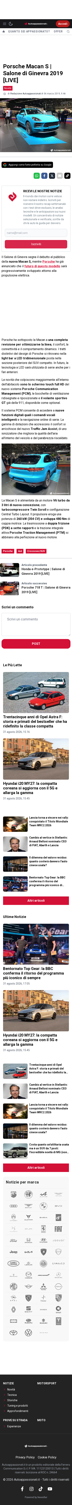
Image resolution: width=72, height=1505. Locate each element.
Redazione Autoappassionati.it (26, 93)
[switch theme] (10, 23)
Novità (7, 88)
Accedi (62, 23)
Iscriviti (36, 244)
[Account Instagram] (31, 1489)
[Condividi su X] (52, 176)
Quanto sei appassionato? (29, 31)
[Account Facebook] (22, 1489)
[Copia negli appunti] (67, 176)
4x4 (20, 551)
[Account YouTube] (50, 1489)
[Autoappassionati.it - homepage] (36, 23)
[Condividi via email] (60, 176)
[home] (3, 31)
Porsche (48, 261)
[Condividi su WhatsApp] (37, 176)
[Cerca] (68, 31)
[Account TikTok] (40, 1489)
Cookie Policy (47, 1457)
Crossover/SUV (36, 551)
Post (36, 644)
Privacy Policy (25, 1457)
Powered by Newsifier (36, 1497)
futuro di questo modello (42, 266)
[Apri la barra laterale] (4, 23)
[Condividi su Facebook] (44, 176)
